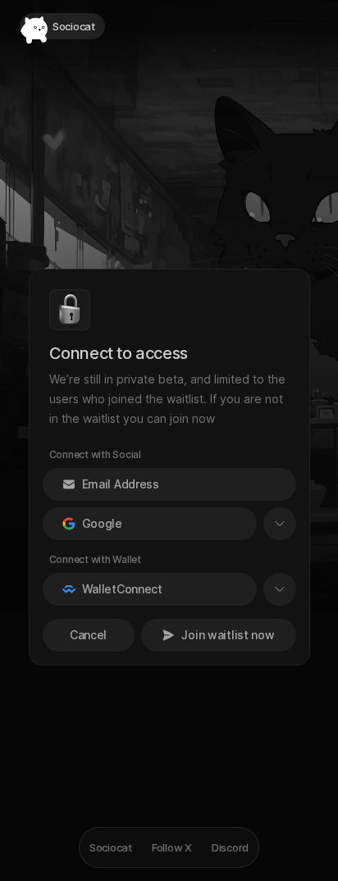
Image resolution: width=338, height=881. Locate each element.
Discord (230, 847)
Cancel (88, 635)
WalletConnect (122, 589)
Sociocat (110, 847)
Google (102, 523)
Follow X (172, 847)
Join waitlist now (227, 635)
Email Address (120, 484)
